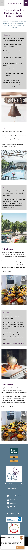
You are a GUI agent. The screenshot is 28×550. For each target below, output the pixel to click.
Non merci (4, 547)
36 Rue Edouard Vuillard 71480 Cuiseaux (14, 487)
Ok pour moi (20, 547)
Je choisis (12, 547)
